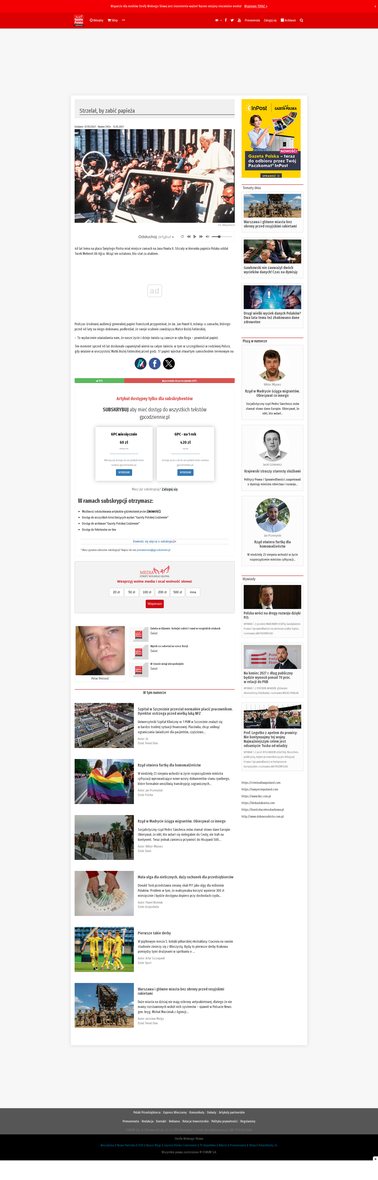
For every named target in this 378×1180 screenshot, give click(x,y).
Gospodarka (152, 907)
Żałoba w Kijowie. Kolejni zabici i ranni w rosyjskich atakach (185, 628)
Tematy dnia (252, 187)
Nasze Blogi (153, 1145)
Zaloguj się (270, 20)
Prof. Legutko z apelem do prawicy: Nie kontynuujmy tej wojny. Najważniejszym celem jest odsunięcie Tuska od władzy (270, 739)
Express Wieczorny (175, 1112)
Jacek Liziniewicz (272, 464)
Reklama (174, 1121)
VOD (141, 1145)
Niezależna (107, 1145)
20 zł (116, 592)
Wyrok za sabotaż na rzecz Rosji (169, 646)
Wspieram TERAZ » (255, 6)
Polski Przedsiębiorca (146, 1112)
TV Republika (208, 1145)
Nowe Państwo (126, 1145)
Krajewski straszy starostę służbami (272, 471)
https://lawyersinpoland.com (260, 789)
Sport (148, 963)
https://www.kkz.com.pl (256, 796)
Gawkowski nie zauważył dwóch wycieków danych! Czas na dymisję (270, 269)
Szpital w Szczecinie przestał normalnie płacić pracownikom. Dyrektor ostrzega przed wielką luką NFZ (185, 711)
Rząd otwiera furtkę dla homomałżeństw (169, 765)
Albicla (223, 1145)
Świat (154, 633)
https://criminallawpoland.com (261, 783)
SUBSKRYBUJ (116, 409)
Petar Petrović (100, 678)
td (146, 739)
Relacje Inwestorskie (196, 1121)
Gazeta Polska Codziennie (180, 1145)
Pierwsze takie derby (154, 933)
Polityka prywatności (224, 1121)
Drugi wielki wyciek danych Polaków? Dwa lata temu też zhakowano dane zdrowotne (272, 317)
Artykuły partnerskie (232, 1112)
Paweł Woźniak (154, 902)
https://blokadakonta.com (258, 803)
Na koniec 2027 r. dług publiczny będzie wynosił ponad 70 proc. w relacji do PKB (268, 677)
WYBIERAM (124, 472)
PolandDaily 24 (267, 1145)
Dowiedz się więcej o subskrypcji (154, 541)
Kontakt (161, 1121)
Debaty (211, 1112)
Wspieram (155, 603)
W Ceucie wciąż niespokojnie (167, 664)
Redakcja (147, 1121)
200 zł (162, 592)
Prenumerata (252, 20)
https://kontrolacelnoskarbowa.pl (263, 810)
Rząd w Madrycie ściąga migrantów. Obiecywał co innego (182, 821)
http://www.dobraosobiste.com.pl (263, 816)
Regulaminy (247, 1121)
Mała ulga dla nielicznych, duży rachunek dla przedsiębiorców (185, 877)
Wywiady (249, 579)
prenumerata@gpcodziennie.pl (153, 550)
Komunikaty (196, 1112)
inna (193, 592)
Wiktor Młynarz (154, 846)
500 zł (177, 592)
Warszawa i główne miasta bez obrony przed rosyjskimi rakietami (181, 991)
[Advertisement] (189, 61)
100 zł (147, 592)
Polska (149, 795)
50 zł (131, 592)
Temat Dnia (151, 743)
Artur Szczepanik (155, 958)
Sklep (252, 1145)
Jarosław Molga (154, 1019)
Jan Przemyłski (154, 790)
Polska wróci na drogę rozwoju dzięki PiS (272, 615)
